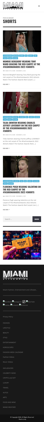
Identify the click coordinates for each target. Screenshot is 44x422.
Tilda (4, 119)
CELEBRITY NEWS (9, 373)
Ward (10, 58)
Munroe (22, 56)
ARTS (5, 397)
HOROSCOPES (8, 347)
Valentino (36, 181)
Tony (35, 56)
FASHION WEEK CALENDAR (13, 352)
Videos (5, 58)
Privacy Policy (8, 317)
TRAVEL (5, 388)
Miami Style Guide (10, 71)
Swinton (37, 117)
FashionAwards (7, 56)
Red (26, 56)
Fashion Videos (8, 357)
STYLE (5, 337)
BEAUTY (6, 333)
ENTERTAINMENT (9, 342)
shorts (31, 56)
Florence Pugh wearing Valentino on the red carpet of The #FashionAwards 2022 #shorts (22, 189)
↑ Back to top (22, 419)
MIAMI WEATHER (9, 407)
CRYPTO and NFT (9, 378)
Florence (16, 181)
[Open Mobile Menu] (39, 6)
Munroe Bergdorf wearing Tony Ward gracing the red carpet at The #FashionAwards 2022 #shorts (21, 64)
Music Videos (8, 362)
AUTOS (5, 392)
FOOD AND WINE (9, 402)
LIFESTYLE (6, 328)
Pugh (21, 181)
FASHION (6, 323)
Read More (5, 84)
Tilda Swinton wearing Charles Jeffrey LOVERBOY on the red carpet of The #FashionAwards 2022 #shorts (21, 127)
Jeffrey (16, 117)
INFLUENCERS (8, 368)
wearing (15, 58)
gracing (16, 56)
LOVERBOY (21, 117)
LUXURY (6, 383)
